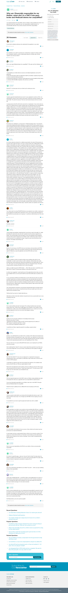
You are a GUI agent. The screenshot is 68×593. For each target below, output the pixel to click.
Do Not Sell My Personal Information (44, 591)
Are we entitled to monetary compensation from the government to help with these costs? (25, 538)
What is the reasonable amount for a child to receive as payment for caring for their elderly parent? (26, 528)
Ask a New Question (29, 32)
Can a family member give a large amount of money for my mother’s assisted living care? (24, 518)
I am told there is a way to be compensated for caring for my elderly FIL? (25, 541)
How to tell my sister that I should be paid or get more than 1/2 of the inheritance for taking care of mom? (25, 532)
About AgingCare (46, 582)
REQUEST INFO (52, 39)
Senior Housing (51, 17)
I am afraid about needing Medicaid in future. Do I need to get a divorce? (25, 512)
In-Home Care (50, 16)
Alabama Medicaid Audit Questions (17, 515)
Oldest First (40, 37)
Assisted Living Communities (11, 581)
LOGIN (58, 1)
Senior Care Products (29, 583)
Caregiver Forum (28, 578)
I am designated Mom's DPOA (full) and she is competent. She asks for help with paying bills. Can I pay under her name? (25, 549)
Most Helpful (26, 37)
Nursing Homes (9, 584)
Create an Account (46, 580)
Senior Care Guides (29, 580)
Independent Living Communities (12, 580)
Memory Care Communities (11, 583)
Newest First (33, 37)
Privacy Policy (51, 37)
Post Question (37, 557)
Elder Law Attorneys (29, 581)
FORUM (37, 1)
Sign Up (53, 566)
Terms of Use (32, 591)
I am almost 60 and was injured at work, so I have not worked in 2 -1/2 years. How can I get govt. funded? (25, 545)
